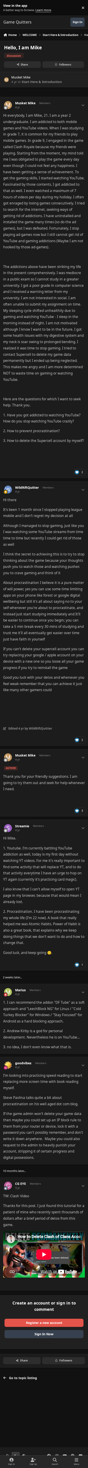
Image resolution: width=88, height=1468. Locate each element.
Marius (20, 990)
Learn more (8, 8)
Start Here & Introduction (42, 82)
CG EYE (20, 1184)
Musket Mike (20, 77)
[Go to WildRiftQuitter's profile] (8, 489)
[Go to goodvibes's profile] (8, 1065)
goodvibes (23, 1063)
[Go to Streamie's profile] (8, 828)
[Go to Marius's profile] (8, 992)
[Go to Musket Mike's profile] (6, 79)
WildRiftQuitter (27, 488)
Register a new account (44, 1323)
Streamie (22, 826)
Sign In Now (44, 1334)
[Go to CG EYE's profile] (8, 1186)
